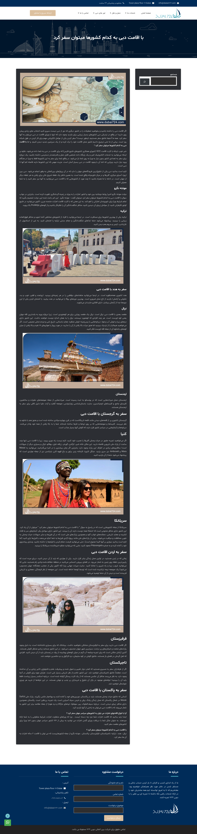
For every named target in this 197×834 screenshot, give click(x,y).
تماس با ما (84, 13)
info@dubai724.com (167, 3)
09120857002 (57, 798)
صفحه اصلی (146, 13)
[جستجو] (144, 81)
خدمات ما (131, 13)
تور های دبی (100, 13)
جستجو (173, 74)
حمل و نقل (116, 13)
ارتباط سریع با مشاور (43, 13)
